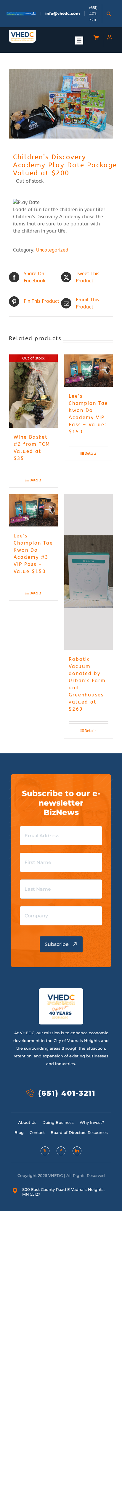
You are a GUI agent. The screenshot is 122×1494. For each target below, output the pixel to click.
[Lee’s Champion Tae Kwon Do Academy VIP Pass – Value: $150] (88, 370)
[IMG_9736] (61, 104)
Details (35, 480)
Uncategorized (52, 250)
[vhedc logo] (22, 34)
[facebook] (61, 1150)
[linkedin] (77, 1150)
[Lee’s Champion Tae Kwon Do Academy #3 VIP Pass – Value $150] (33, 510)
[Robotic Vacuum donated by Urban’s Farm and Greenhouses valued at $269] (88, 572)
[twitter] (45, 1150)
